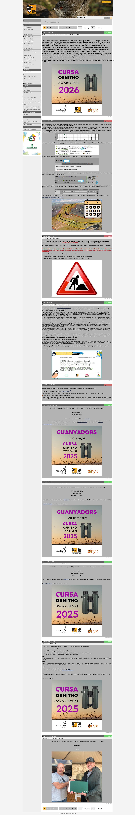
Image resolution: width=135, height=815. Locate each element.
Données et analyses (28, 36)
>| (75, 28)
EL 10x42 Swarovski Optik (68, 670)
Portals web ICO (105, 1)
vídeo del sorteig (65, 391)
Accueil (24, 20)
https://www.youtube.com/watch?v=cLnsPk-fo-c (52, 197)
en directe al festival (82, 422)
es (107, 17)
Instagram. (100, 422)
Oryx (69, 669)
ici (57, 348)
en (109, 17)
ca (105, 17)
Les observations (27, 27)
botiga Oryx (87, 418)
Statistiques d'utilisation (29, 83)
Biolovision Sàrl (62, 813)
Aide (25, 74)
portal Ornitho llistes (47, 424)
